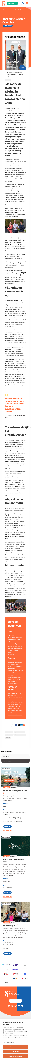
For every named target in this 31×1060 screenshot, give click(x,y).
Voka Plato (8, 737)
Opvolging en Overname (20, 734)
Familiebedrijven (9, 734)
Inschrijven (7, 830)
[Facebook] (16, 725)
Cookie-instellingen (15, 1056)
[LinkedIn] (21, 725)
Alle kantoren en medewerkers (15, 1010)
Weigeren (15, 1051)
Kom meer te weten (8, 1042)
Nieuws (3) (6, 756)
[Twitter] (19, 725)
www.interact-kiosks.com (15, 715)
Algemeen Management (19, 732)
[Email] (24, 725)
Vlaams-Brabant (8, 732)
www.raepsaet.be (13, 683)
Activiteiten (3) (7, 761)
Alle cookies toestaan (15, 1047)
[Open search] (23, 3)
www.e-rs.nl (11, 654)
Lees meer (7, 827)
